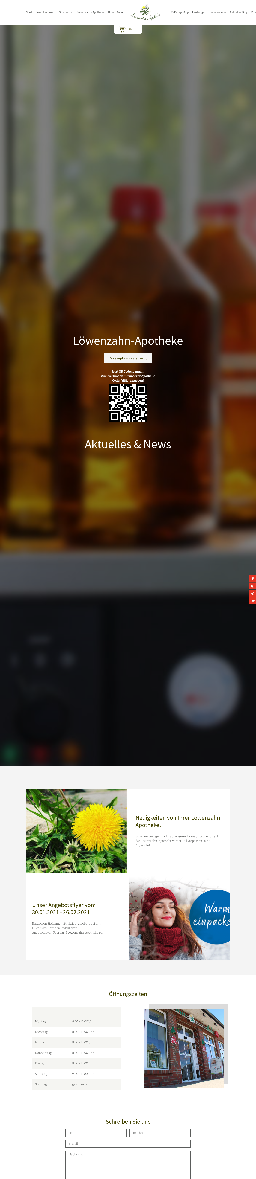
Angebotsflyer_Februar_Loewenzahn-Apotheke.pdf (67, 932)
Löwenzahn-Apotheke (90, 12)
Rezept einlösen (45, 12)
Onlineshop (66, 12)
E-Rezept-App (180, 12)
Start (29, 12)
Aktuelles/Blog (239, 12)
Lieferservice (218, 12)
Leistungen (199, 12)
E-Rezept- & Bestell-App (128, 358)
